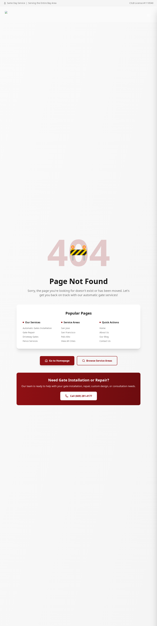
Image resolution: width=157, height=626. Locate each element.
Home (102, 328)
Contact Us (105, 341)
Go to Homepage (59, 360)
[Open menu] (148, 15)
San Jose (65, 328)
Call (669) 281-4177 (81, 396)
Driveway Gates (30, 336)
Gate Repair (29, 332)
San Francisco (68, 332)
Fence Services (30, 341)
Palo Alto (65, 336)
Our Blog (104, 336)
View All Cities (68, 341)
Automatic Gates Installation (37, 328)
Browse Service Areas (99, 360)
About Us (104, 332)
